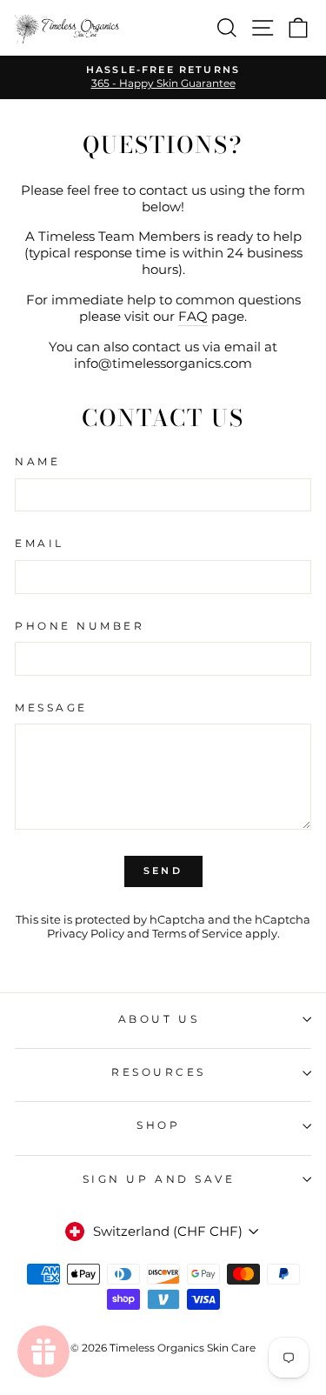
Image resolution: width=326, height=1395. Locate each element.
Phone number (79, 626)
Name (37, 462)
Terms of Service (197, 933)
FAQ (193, 316)
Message (51, 708)
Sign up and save (159, 1179)
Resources (158, 1072)
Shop (158, 1125)
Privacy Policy (85, 933)
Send (163, 870)
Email (39, 543)
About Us (158, 1019)
